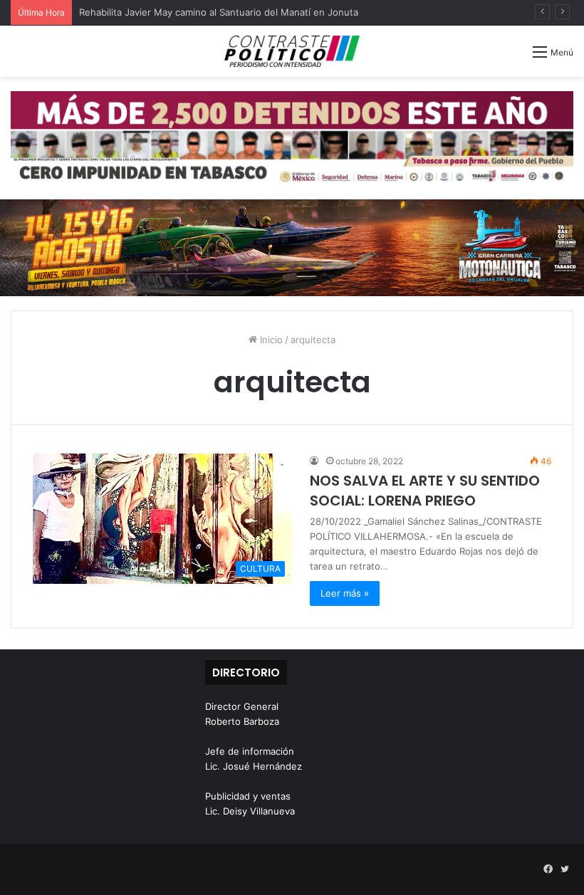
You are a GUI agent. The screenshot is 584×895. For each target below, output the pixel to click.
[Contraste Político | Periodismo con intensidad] (292, 51)
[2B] (292, 247)
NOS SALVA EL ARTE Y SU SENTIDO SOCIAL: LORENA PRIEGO (425, 491)
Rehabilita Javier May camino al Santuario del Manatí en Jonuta (218, 12)
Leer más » (344, 593)
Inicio (270, 339)
